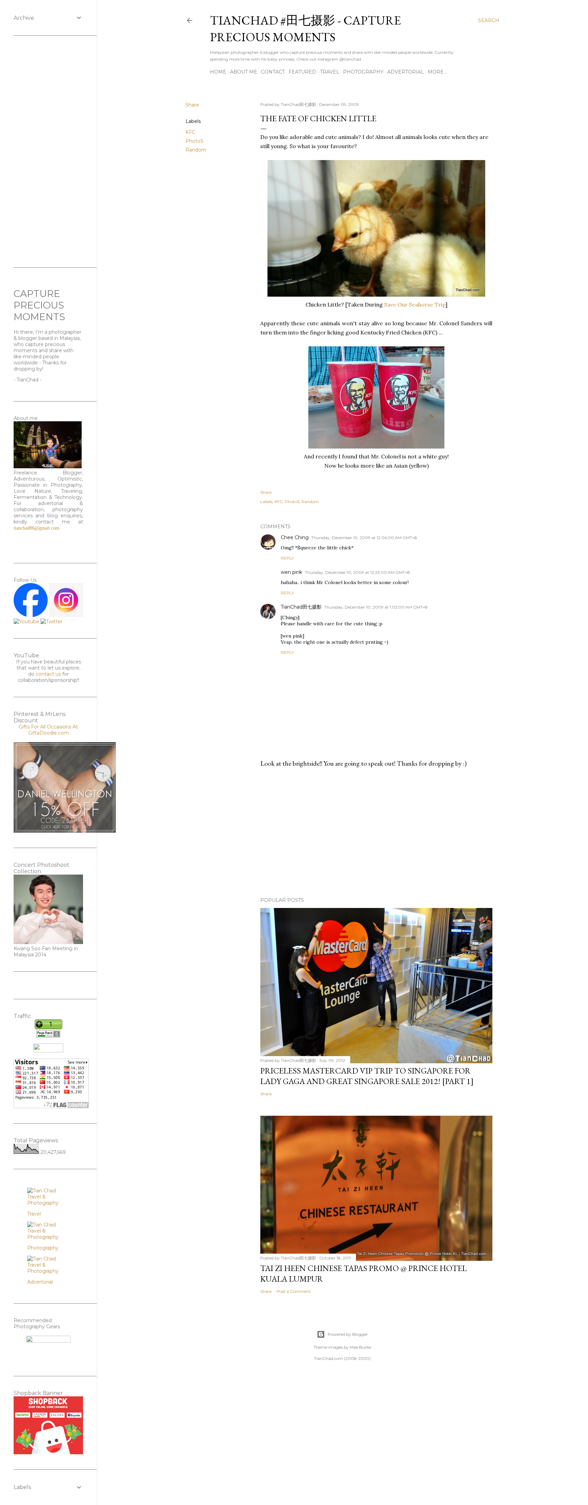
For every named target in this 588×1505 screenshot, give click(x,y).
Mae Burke (360, 1347)
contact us (48, 674)
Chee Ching (295, 537)
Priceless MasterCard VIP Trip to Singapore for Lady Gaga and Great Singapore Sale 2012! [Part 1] (367, 1075)
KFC (190, 132)
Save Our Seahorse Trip (414, 304)
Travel (329, 72)
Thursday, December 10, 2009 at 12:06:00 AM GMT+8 (364, 537)
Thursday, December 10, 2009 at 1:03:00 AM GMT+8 (376, 607)
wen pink (291, 572)
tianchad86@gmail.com (36, 528)
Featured (302, 72)
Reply (287, 558)
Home (218, 72)
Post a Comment (294, 1291)
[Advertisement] (376, 832)
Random (195, 150)
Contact (273, 72)
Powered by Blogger (348, 1334)
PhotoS (194, 141)
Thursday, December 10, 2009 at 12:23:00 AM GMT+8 (357, 572)
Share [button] (192, 105)
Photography (363, 72)
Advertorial (405, 72)
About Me (243, 72)
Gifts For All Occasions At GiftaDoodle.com (48, 730)
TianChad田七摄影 (301, 607)
